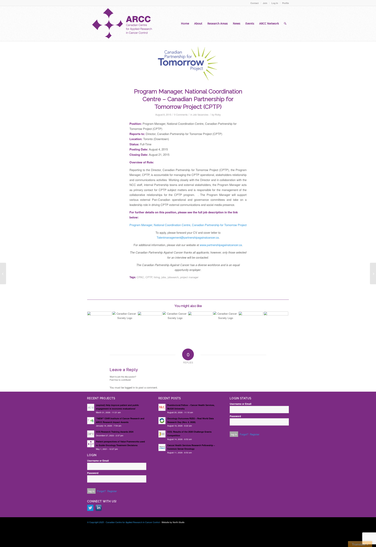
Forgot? (101, 491)
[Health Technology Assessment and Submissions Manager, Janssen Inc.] (200, 319)
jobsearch (173, 277)
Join (265, 3)
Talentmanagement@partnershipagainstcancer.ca (188, 237)
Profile (285, 3)
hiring (157, 277)
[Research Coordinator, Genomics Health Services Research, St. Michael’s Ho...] (3, 273)
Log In (274, 3)
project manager (189, 277)
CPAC (140, 277)
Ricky (218, 114)
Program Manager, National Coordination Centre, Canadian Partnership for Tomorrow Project (188, 225)
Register (112, 491)
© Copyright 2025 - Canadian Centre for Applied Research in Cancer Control (123, 522)
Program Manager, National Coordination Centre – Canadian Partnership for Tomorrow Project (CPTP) (188, 99)
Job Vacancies (200, 114)
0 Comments (181, 114)
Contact (254, 3)
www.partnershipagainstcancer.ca (221, 245)
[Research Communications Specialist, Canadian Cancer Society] (124, 321)
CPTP (149, 277)
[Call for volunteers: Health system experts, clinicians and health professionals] (276, 324)
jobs (163, 277)
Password (92, 473)
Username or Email (98, 460)
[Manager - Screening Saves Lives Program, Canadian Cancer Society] (175, 321)
